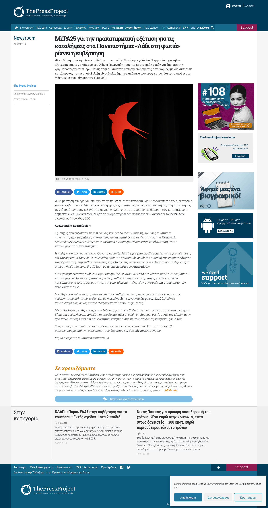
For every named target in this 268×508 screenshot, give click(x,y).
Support (246, 27)
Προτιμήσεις (248, 497)
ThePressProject (47, 10)
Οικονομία (55, 27)
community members (52, 15)
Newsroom (26, 27)
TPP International (170, 27)
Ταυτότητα (20, 467)
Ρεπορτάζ (80, 28)
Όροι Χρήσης (108, 467)
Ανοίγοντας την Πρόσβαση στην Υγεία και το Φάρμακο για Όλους (52, 472)
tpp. (105, 27)
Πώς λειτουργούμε (41, 467)
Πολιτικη (18, 44)
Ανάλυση (94, 28)
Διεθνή (68, 27)
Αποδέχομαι (188, 497)
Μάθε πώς (171, 390)
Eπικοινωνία (64, 467)
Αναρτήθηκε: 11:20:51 (25, 99)
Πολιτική (41, 27)
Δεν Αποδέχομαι (218, 497)
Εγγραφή (249, 5)
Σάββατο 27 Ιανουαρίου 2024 (29, 93)
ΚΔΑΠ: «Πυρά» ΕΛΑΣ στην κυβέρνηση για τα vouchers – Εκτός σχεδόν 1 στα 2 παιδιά (91, 414)
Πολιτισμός (151, 27)
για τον (200, 27)
